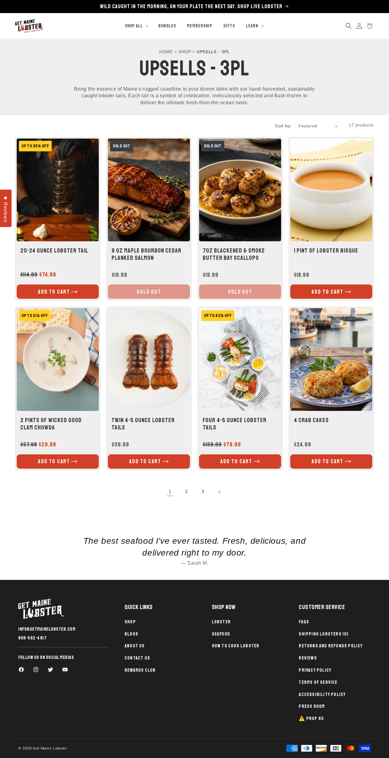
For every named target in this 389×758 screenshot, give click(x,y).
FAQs (304, 622)
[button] (136, 26)
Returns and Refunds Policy (331, 646)
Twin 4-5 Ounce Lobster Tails (143, 424)
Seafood (221, 634)
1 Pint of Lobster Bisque (326, 250)
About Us (135, 646)
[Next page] (219, 491)
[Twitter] (50, 670)
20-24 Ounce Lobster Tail (54, 250)
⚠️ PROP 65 (311, 718)
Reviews (308, 658)
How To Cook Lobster (236, 646)
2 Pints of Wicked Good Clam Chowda (51, 423)
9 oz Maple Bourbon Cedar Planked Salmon (146, 254)
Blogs (131, 634)
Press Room (312, 706)
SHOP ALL (134, 26)
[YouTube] (65, 670)
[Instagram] (36, 670)
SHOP (184, 51)
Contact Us (137, 658)
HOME (166, 51)
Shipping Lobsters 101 (324, 634)
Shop (130, 622)
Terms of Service (318, 682)
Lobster (221, 622)
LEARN (252, 26)
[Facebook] (21, 670)
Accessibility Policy (322, 694)
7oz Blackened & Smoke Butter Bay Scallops (234, 254)
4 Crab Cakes (311, 420)
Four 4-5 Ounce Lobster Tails (235, 423)
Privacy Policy (315, 670)
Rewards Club (140, 670)
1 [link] (170, 492)
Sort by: (283, 126)
